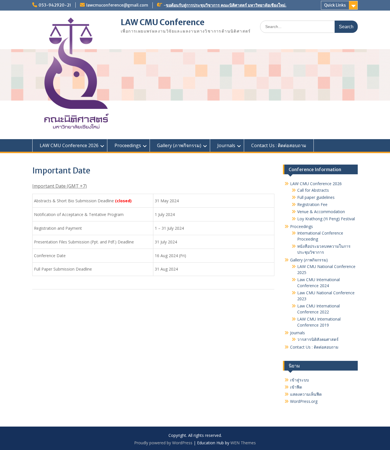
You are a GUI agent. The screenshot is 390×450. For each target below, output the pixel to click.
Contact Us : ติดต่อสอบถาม (278, 145)
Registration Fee (312, 204)
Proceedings (127, 145)
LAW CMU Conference (162, 22)
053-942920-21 (55, 5)
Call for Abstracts (313, 190)
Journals (226, 145)
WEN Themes (243, 442)
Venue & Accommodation (321, 211)
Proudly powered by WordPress (163, 442)
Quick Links (335, 5)
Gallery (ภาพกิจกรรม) (179, 145)
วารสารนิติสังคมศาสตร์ (318, 339)
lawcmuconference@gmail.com (117, 5)
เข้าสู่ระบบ (299, 380)
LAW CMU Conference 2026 (69, 145)
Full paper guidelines (316, 197)
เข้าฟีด (296, 387)
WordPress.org (303, 401)
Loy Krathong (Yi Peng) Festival (326, 218)
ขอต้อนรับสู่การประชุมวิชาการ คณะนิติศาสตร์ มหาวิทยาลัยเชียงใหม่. (226, 5)
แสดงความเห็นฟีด (306, 394)
